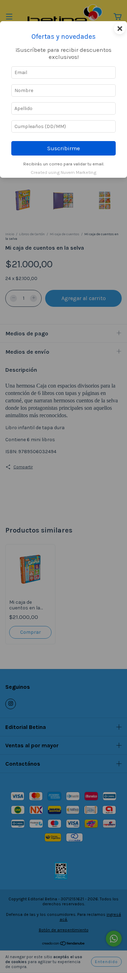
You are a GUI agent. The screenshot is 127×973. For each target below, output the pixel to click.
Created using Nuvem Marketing (63, 172)
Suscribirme (63, 148)
